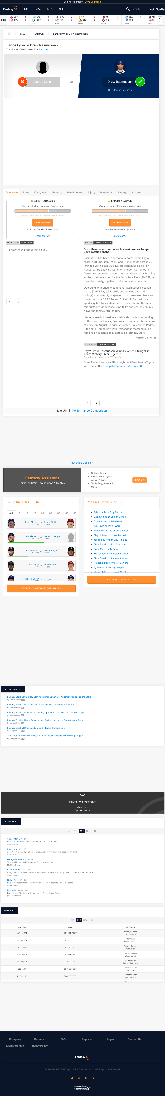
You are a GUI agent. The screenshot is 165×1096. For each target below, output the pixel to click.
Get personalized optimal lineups (41, 588)
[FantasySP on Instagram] (79, 1078)
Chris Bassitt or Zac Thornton (110, 544)
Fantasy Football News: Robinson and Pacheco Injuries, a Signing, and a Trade (45, 720)
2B (34, 513)
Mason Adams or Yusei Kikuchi (110, 572)
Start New (44, 49)
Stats (26, 192)
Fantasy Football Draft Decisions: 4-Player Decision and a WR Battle (40, 704)
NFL (26, 9)
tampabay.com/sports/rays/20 (123, 366)
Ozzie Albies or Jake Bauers (109, 521)
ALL (11, 513)
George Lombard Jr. (17, 859)
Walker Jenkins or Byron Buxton (111, 553)
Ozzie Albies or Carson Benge (110, 516)
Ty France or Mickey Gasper (109, 567)
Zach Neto (12, 849)
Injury (91, 192)
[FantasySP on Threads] (93, 1078)
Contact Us (134, 1039)
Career (136, 192)
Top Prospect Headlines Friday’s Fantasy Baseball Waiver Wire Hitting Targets (45, 735)
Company (15, 1039)
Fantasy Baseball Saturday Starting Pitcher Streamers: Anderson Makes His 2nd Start (49, 697)
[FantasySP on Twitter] (72, 1078)
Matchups (106, 192)
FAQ (63, 1039)
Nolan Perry (13, 880)
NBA (38, 9)
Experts (57, 192)
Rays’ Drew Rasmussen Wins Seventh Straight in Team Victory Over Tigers (117, 352)
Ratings (122, 192)
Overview (12, 192)
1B (27, 513)
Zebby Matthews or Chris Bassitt (111, 530)
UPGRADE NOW (43, 222)
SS (50, 513)
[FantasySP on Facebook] (86, 1078)
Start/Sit (39, 33)
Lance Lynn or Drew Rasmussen (70, 33)
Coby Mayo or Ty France (107, 549)
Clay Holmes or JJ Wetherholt (110, 535)
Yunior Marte (13, 839)
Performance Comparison (89, 410)
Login (152, 9)
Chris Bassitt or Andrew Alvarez (111, 558)
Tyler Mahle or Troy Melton (108, 512)
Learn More (41, 235)
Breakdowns (75, 192)
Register (87, 1039)
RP (74, 513)
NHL (61, 9)
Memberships (15, 1045)
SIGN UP (139, 480)
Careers (39, 1039)
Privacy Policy (39, 1045)
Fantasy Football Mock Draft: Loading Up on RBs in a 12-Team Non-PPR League (46, 712)
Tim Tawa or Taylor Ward (107, 525)
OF (58, 513)
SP (66, 513)
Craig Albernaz (14, 870)
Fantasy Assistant (42, 478)
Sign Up (160, 9)
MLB (50, 9)
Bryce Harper (13, 890)
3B (42, 513)
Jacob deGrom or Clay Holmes (110, 539)
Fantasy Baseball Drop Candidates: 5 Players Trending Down (36, 728)
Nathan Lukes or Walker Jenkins (111, 562)
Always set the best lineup (121, 579)
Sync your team (93, 1)
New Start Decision (81, 462)
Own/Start (40, 192)
